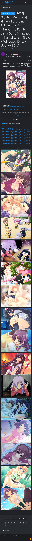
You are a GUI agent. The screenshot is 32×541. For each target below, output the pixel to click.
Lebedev (4, 48)
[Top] (28, 539)
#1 (30, 60)
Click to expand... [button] (16, 115)
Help (25, 539)
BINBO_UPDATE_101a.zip (8, 128)
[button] (2, 2)
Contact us (21, 539)
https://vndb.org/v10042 (12, 109)
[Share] (28, 60)
